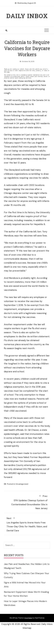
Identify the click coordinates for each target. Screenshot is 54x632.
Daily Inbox (27, 16)
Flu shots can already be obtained (21, 340)
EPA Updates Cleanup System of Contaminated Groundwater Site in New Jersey (29, 502)
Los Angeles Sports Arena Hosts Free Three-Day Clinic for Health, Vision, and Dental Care (27, 524)
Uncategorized (22, 484)
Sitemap (27, 628)
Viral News (28, 618)
